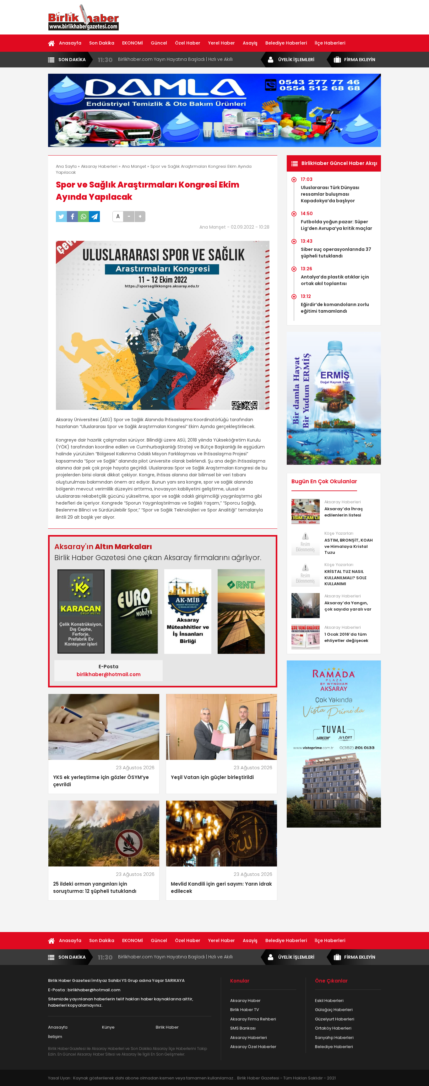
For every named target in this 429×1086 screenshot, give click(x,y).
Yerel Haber (221, 43)
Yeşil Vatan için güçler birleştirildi (212, 777)
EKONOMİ (132, 43)
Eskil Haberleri (329, 1001)
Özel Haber (187, 43)
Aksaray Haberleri (99, 166)
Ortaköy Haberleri (333, 1028)
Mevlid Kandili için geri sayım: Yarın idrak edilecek (221, 887)
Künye (108, 1027)
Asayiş (250, 43)
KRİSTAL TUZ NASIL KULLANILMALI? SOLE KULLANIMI (345, 578)
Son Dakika (101, 43)
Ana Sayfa (66, 166)
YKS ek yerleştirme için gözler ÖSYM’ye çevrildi (101, 781)
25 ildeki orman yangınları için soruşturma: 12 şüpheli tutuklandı (94, 887)
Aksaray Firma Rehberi (253, 1019)
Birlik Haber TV (244, 1010)
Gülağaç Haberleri (334, 1010)
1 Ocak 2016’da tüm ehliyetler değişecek (346, 637)
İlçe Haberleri (330, 43)
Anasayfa (70, 43)
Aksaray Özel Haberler (253, 1047)
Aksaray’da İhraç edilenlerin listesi (343, 512)
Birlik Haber (167, 1027)
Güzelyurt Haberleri (334, 1019)
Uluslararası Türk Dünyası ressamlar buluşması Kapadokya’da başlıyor (330, 194)
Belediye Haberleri (286, 43)
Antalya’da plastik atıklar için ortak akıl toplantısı (335, 280)
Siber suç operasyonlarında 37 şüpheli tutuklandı (336, 252)
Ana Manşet (134, 166)
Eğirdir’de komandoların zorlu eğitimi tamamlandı (335, 307)
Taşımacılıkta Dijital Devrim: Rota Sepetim (163, 59)
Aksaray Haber (245, 1001)
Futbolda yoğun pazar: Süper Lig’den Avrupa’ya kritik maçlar (336, 225)
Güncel (159, 43)
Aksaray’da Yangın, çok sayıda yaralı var (348, 606)
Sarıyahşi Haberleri (334, 1038)
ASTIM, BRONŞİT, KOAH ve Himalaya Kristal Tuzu (348, 546)
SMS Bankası (243, 1028)
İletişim (55, 1037)
